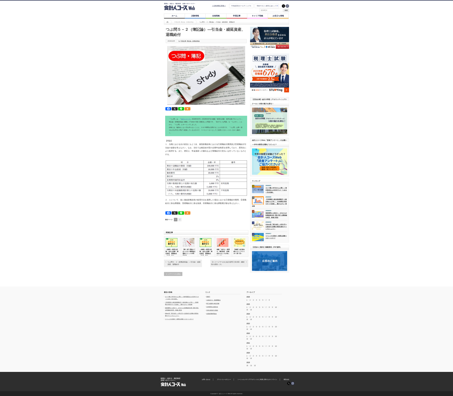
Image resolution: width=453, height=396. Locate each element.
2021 (248, 343)
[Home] (167, 22)
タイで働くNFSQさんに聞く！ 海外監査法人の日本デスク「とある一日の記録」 (276, 190)
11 (247, 309)
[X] (175, 108)
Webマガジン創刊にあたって (267, 6)
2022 (248, 333)
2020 (248, 353)
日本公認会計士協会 (212, 310)
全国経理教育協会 (211, 313)
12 (251, 309)
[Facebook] (168, 108)
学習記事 (237, 16)
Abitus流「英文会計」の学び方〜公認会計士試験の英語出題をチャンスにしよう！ (276, 227)
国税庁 (208, 296)
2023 (248, 323)
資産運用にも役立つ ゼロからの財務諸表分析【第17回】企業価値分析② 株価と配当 (276, 215)
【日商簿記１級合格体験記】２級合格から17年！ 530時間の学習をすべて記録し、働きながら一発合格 (269, 202)
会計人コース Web (225, 393)
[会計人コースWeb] (179, 9)
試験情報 (195, 16)
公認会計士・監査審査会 (213, 300)
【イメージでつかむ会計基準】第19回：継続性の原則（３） (227, 263)
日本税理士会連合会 (212, 307)
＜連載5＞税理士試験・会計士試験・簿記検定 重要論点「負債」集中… (172, 252)
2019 (248, 362)
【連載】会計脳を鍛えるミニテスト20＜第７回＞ (239, 251)
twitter (283, 6)
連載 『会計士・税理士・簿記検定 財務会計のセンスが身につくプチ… (223, 252)
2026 (248, 297)
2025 (248, 304)
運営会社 (286, 379)
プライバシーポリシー (224, 379)
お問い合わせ (206, 379)
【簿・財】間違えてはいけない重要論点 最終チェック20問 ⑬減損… (189, 252)
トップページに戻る (173, 274)
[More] (187, 108)
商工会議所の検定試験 (212, 303)
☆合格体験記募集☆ (219, 6)
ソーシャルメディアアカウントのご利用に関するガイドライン (257, 379)
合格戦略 (216, 16)
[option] (269, 38)
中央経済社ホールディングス (241, 6)
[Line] (181, 108)
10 (276, 307)
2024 (248, 314)
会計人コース (185, 119)
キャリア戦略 (257, 16)
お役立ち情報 (278, 16)
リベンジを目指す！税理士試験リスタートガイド (276, 237)
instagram (287, 6)
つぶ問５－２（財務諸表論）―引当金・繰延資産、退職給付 (184, 263)
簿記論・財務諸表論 (193, 41)
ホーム (174, 16)
